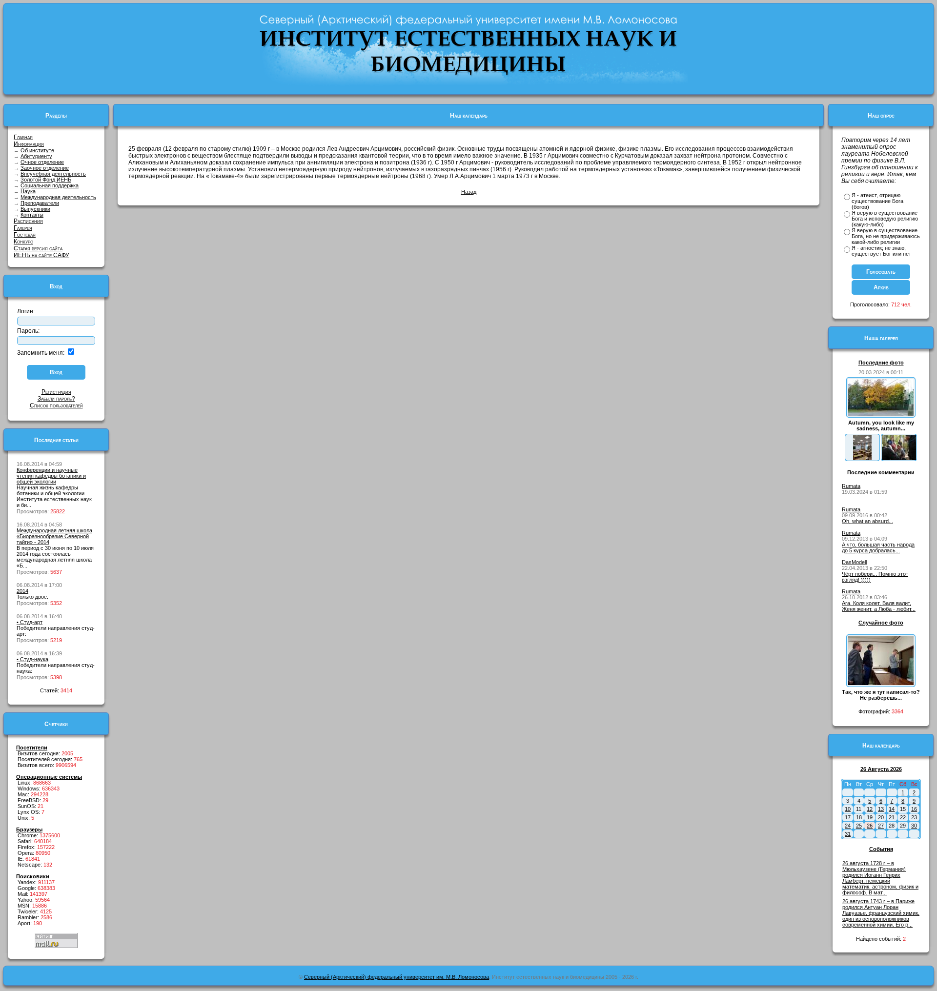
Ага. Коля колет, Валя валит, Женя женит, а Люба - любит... (879, 606)
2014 (22, 591)
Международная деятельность (58, 197)
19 (870, 817)
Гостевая (25, 234)
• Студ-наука (32, 659)
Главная (23, 137)
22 (903, 817)
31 (848, 834)
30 (914, 826)
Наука (28, 191)
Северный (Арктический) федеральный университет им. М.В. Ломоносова (396, 977)
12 (870, 809)
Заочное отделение (44, 168)
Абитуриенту (36, 156)
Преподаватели (39, 203)
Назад (468, 192)
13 (881, 809)
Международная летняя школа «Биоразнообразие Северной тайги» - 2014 (54, 536)
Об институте (37, 150)
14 (892, 809)
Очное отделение (42, 162)
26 (870, 826)
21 (892, 817)
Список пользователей (56, 405)
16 (914, 809)
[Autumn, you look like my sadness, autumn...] (881, 413)
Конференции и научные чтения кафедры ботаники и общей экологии (51, 476)
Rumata (851, 486)
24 (848, 826)
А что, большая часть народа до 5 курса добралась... (878, 547)
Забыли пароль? (56, 398)
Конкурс (23, 241)
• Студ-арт (29, 622)
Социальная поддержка (49, 185)
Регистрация (56, 391)
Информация (29, 144)
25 (859, 826)
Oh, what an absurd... (867, 521)
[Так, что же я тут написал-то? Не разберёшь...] (881, 683)
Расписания (28, 221)
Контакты (31, 215)
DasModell (854, 562)
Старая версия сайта (38, 248)
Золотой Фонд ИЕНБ (45, 179)
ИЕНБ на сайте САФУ (41, 255)
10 (848, 809)
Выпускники (35, 209)
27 (881, 826)
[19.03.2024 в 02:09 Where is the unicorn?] (862, 458)
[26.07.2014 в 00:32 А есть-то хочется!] (899, 458)
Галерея (23, 227)
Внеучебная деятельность (53, 174)
